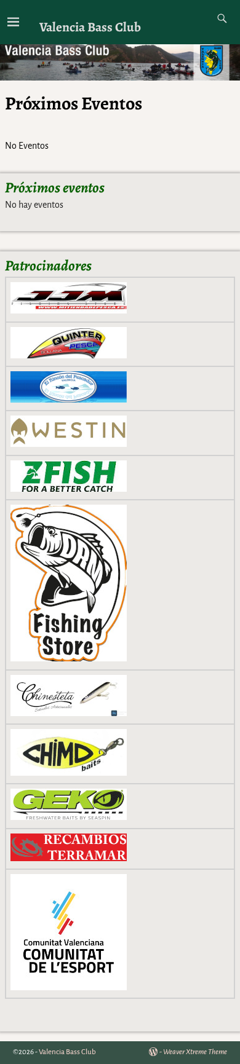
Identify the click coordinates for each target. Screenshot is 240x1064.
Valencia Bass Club (90, 27)
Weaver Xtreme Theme (195, 1052)
